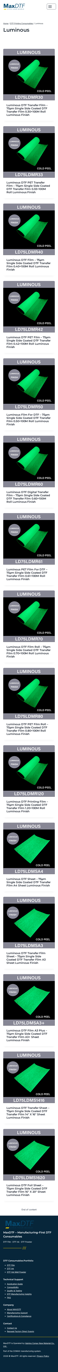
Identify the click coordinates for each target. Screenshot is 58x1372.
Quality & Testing (14, 1290)
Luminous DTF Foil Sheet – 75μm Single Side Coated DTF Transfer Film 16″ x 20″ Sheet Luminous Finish (26, 1190)
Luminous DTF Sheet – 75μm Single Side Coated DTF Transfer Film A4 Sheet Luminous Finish (28, 882)
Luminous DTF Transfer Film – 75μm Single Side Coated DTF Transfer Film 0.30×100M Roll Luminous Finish (27, 110)
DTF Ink (10, 1268)
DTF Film (11, 1265)
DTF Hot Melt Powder (16, 1272)
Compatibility (13, 1287)
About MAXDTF (14, 1309)
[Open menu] (51, 6)
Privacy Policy (43, 1356)
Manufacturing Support (17, 1313)
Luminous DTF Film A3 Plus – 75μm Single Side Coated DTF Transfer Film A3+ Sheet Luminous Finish (26, 1035)
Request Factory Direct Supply (20, 1331)
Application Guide (15, 1284)
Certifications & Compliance (19, 1316)
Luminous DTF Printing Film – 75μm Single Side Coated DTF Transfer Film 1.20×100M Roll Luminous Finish (27, 806)
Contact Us (12, 1328)
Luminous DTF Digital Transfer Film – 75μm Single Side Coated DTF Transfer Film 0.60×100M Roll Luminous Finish (28, 496)
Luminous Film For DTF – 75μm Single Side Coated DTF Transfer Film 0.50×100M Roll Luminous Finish (28, 419)
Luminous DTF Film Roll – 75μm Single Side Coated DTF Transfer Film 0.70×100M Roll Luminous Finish (28, 651)
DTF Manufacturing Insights (19, 1294)
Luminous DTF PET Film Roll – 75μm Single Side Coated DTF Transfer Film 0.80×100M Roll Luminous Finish (27, 729)
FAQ (9, 1297)
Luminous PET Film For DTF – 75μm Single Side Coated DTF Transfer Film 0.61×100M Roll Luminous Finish (26, 574)
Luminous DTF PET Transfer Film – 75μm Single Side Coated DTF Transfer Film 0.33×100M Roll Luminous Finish (28, 187)
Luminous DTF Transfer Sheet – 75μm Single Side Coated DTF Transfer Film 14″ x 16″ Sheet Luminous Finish (27, 1112)
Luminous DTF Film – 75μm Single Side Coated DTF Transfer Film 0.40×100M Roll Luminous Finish (28, 264)
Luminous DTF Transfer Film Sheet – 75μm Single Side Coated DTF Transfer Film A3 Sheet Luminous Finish (26, 958)
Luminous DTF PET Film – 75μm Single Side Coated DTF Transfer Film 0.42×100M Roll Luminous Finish (28, 342)
